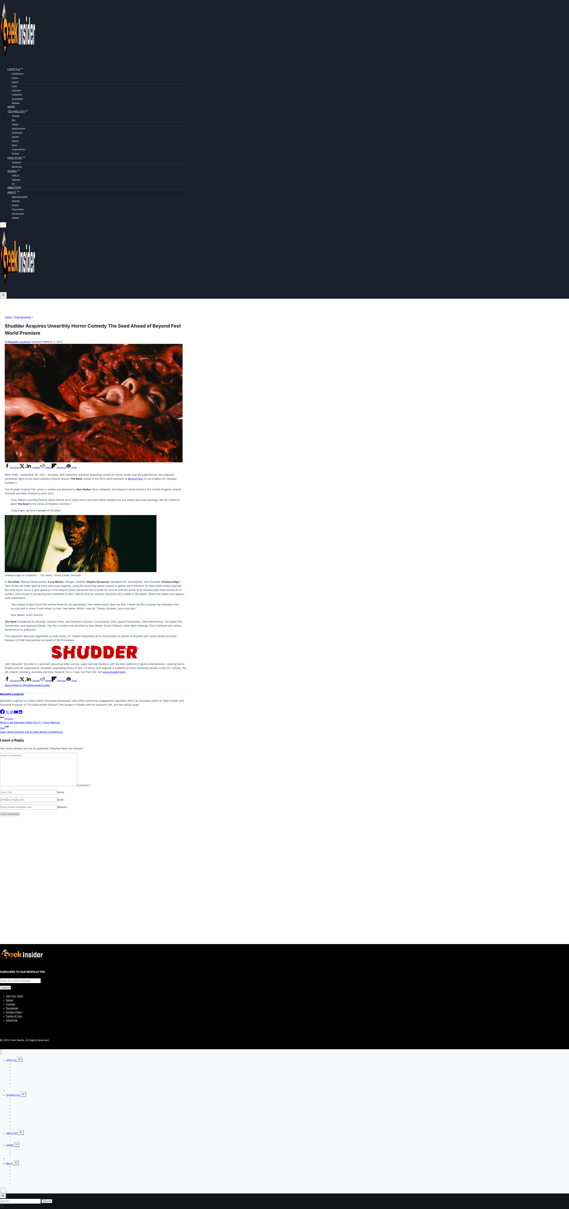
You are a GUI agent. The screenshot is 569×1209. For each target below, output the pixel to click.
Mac (14, 120)
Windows (15, 116)
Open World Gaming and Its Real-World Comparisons (31, 730)
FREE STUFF (12, 1133)
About (9, 1000)
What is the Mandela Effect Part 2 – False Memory (30, 720)
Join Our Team (18, 213)
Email (60, 799)
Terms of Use (14, 1016)
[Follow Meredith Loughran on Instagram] (12, 713)
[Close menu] (1, 1052)
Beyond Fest (135, 478)
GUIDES (9, 1145)
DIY (13, 184)
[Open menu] (3, 295)
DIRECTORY (14, 187)
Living (14, 86)
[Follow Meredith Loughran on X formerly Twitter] (7, 713)
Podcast (15, 218)
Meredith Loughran (19, 341)
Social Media (17, 99)
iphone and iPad (18, 128)
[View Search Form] (3, 225)
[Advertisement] (89, 853)
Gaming (15, 82)
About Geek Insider (20, 197)
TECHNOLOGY (13, 1095)
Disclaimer (12, 1008)
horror (9, 685)
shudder (44, 685)
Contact (15, 205)
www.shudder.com (114, 672)
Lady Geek (16, 90)
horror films (21, 685)
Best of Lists (17, 166)
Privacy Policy (18, 209)
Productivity (17, 94)
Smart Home (17, 132)
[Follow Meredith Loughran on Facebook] (2, 713)
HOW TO (15, 175)
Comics (15, 78)
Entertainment (17, 73)
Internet (15, 141)
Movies (34, 685)
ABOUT (9, 1163)
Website (62, 807)
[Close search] (3, 1195)
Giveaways (16, 162)
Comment (84, 785)
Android (15, 124)
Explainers (16, 179)
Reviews (15, 153)
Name (60, 792)
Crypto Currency (19, 149)
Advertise (16, 201)
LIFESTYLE (11, 1060)
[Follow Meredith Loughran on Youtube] (16, 713)
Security (15, 137)
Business (15, 103)
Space (14, 145)
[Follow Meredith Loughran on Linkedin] (20, 713)
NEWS (11, 106)
